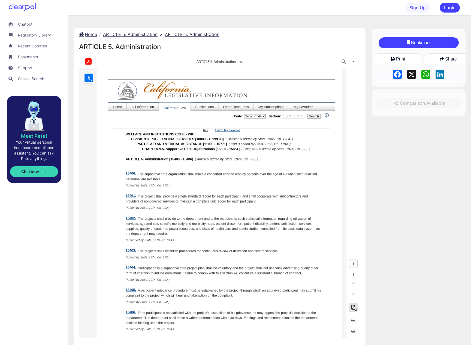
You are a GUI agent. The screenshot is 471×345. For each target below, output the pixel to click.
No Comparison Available (418, 103)
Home (91, 34)
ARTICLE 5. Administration (130, 34)
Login (449, 7)
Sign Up (417, 7)
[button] (34, 24)
